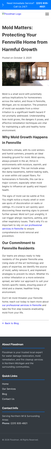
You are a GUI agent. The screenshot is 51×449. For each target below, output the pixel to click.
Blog (4, 394)
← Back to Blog (10, 323)
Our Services (9, 388)
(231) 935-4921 (42, 5)
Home (5, 383)
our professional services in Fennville (22, 305)
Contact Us (8, 398)
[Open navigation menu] (47, 14)
